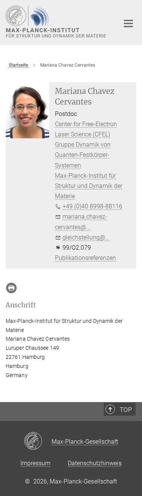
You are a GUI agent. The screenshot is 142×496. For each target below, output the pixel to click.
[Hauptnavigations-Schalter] (128, 23)
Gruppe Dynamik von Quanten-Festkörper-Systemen (83, 155)
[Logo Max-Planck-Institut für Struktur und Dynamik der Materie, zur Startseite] (57, 22)
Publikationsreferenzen (85, 257)
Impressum (35, 463)
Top (126, 409)
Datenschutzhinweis (95, 463)
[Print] (11, 288)
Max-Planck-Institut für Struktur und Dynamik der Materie (88, 186)
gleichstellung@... (86, 237)
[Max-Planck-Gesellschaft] (37, 441)
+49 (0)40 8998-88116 (92, 206)
